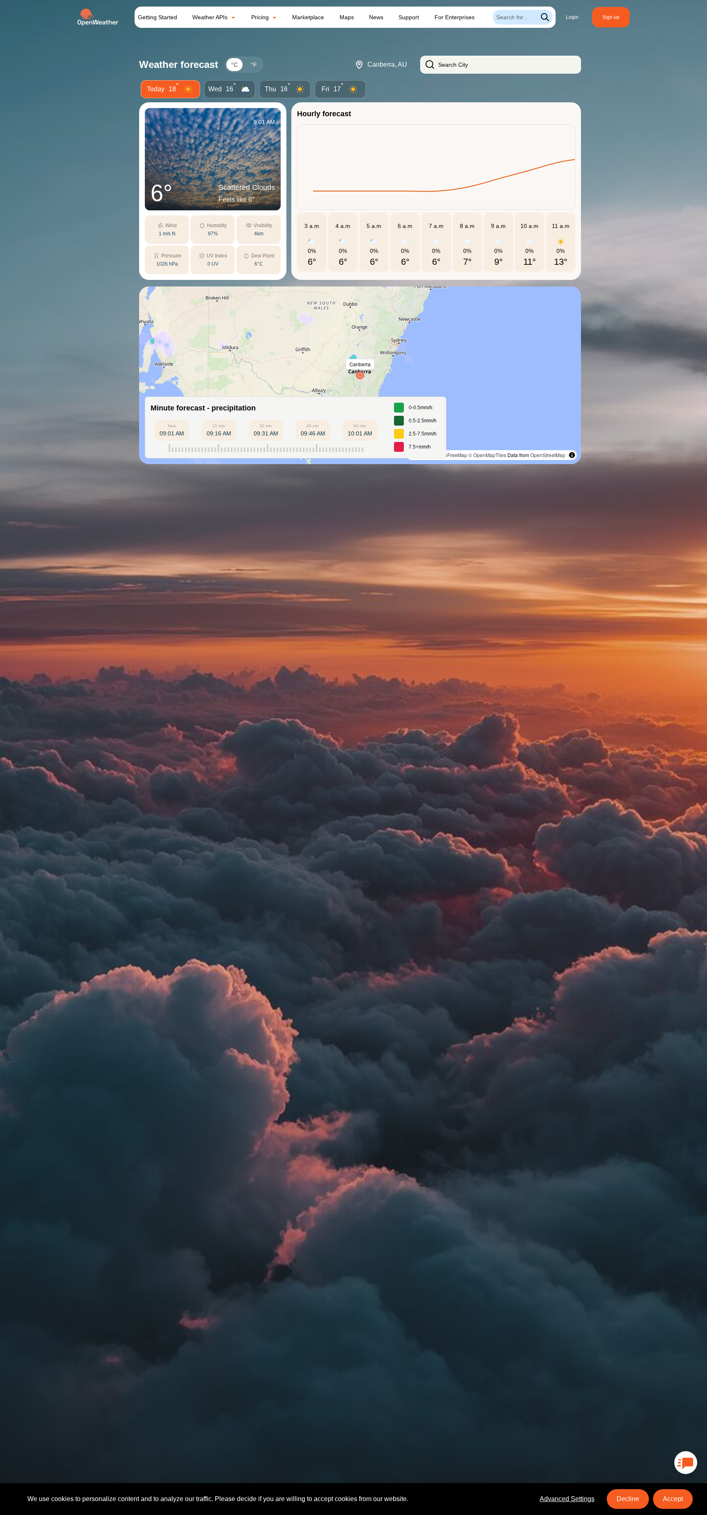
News (376, 17)
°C (234, 64)
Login (572, 17)
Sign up (610, 17)
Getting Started (157, 17)
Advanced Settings (567, 1498)
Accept (673, 1498)
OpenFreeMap (451, 454)
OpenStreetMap (547, 454)
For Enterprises (455, 17)
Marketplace (308, 17)
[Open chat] (685, 1462)
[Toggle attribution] (572, 455)
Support (409, 17)
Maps (347, 17)
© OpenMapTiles (487, 454)
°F (254, 64)
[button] (360, 375)
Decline (628, 1498)
